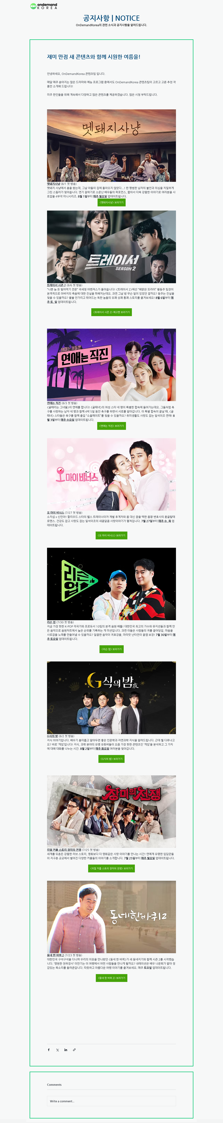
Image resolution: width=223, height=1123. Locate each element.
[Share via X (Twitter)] (57, 1049)
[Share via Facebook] (48, 1049)
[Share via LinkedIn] (65, 1049)
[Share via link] (74, 1049)
